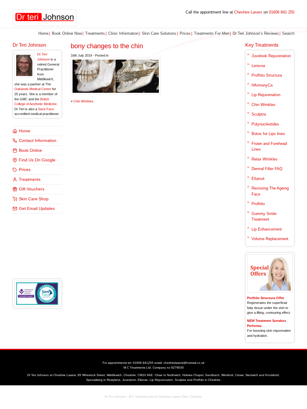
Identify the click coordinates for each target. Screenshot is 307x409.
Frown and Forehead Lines (269, 146)
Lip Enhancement (267, 229)
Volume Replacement (270, 239)
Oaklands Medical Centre (32, 89)
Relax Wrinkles (265, 159)
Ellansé (258, 178)
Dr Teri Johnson (29, 45)
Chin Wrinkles (83, 101)
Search (288, 33)
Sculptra (259, 114)
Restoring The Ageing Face (270, 191)
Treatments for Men (211, 33)
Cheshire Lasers (248, 12)
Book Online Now (67, 33)
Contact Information (37, 140)
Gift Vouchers (31, 189)
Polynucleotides (265, 124)
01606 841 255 (281, 12)
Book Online (30, 150)
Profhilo (258, 204)
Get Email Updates (37, 208)
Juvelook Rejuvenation (271, 56)
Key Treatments (262, 45)
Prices (185, 33)
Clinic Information (123, 33)
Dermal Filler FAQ (267, 168)
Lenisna (258, 65)
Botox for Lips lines (268, 133)
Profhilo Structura (267, 75)
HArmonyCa (262, 85)
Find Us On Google (37, 160)
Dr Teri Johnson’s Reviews (256, 33)
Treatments (95, 33)
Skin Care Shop (34, 199)
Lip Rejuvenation (266, 95)
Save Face (46, 109)
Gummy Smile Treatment (264, 216)
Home (43, 33)
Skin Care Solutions (159, 33)
